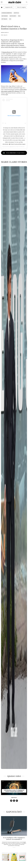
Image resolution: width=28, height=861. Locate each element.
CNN (11, 146)
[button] (14, 467)
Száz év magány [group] (21, 7)
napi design (5, 15)
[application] (14, 787)
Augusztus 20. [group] (9, 7)
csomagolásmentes (7, 12)
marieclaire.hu (5, 32)
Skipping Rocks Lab (7, 52)
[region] (14, 467)
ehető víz (16, 12)
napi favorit (13, 15)
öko (19, 15)
